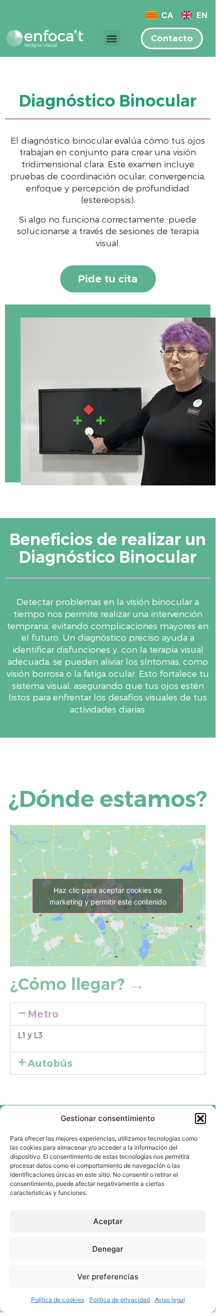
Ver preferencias (107, 1276)
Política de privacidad (119, 1299)
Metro (43, 1014)
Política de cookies (57, 1299)
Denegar (107, 1249)
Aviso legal (170, 1299)
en (200, 15)
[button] (200, 1118)
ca (166, 15)
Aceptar (108, 1221)
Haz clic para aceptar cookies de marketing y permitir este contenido (108, 896)
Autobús (50, 1063)
